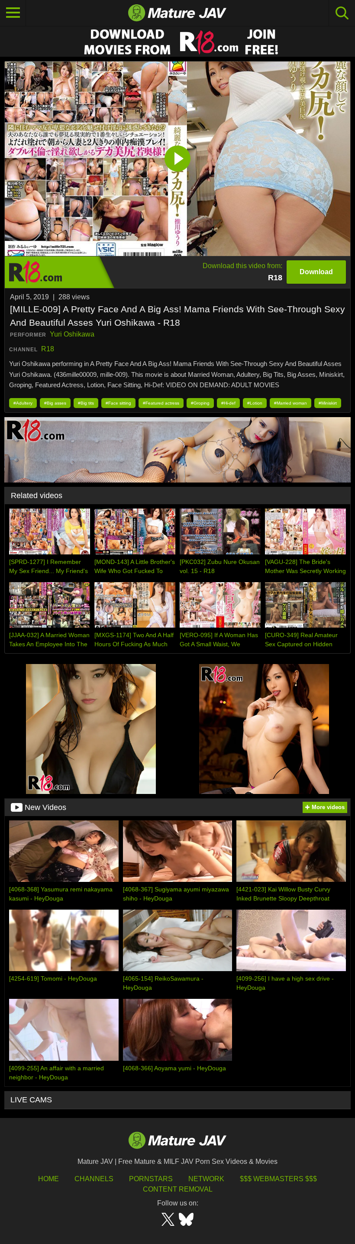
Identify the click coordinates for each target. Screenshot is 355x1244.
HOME (48, 1178)
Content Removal (178, 1189)
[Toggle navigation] (13, 13)
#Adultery (22, 403)
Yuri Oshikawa (72, 334)
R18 (47, 349)
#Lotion (254, 403)
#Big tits (86, 403)
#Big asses (55, 403)
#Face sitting (118, 403)
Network (206, 1178)
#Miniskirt (328, 403)
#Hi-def (228, 403)
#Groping (200, 403)
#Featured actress (161, 403)
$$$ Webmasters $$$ (278, 1178)
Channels (93, 1178)
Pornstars (151, 1178)
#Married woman (290, 403)
